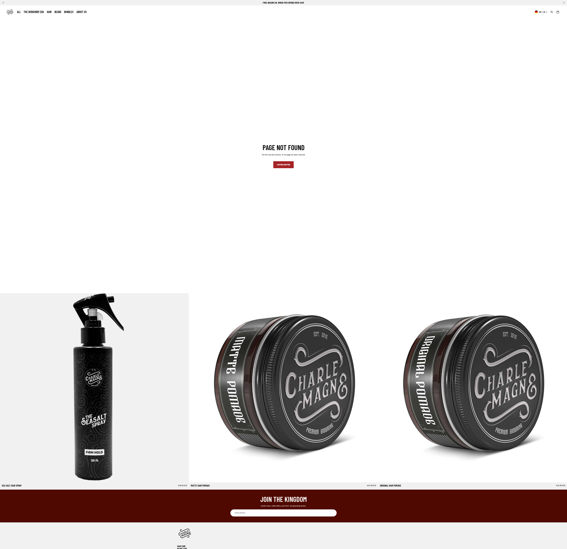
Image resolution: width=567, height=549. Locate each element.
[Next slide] (184, 388)
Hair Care (181, 546)
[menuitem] (19, 12)
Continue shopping (283, 165)
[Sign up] (333, 513)
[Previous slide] (4, 388)
